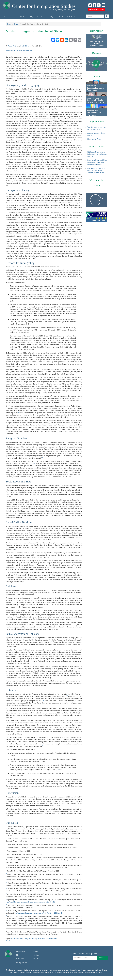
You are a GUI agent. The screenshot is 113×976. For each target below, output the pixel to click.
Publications (23, 17)
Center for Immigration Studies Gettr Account (99, 5)
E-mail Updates (52, 17)
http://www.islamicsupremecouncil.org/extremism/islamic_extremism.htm (31, 902)
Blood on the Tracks (94, 139)
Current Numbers (50, 938)
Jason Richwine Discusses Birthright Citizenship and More (95, 100)
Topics (12, 17)
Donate (76, 17)
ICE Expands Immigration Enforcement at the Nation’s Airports (97, 154)
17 (58, 769)
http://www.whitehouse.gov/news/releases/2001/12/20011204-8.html (38, 913)
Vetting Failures (21, 962)
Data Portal (40, 17)
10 (16, 549)
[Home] (6, 5)
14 (43, 700)
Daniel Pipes (24, 46)
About (61, 17)
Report (16, 24)
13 (67, 696)
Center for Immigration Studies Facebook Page (94, 5)
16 (43, 745)
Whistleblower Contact (96, 9)
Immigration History (30, 938)
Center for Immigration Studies (44, 6)
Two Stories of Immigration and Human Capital (96, 128)
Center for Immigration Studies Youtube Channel (103, 5)
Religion (41, 938)
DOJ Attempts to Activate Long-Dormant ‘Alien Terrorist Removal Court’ (96, 170)
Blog (32, 17)
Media (96, 75)
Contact (69, 17)
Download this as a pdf (19, 50)
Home (6, 17)
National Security (17, 938)
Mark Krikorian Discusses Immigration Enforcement (96, 87)
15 (16, 729)
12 (51, 642)
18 (50, 783)
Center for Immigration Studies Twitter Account (90, 5)
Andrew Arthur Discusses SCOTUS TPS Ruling (95, 112)
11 (24, 581)
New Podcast (96, 30)
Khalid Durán (12, 46)
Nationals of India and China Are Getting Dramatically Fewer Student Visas (97, 162)
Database (96, 52)
